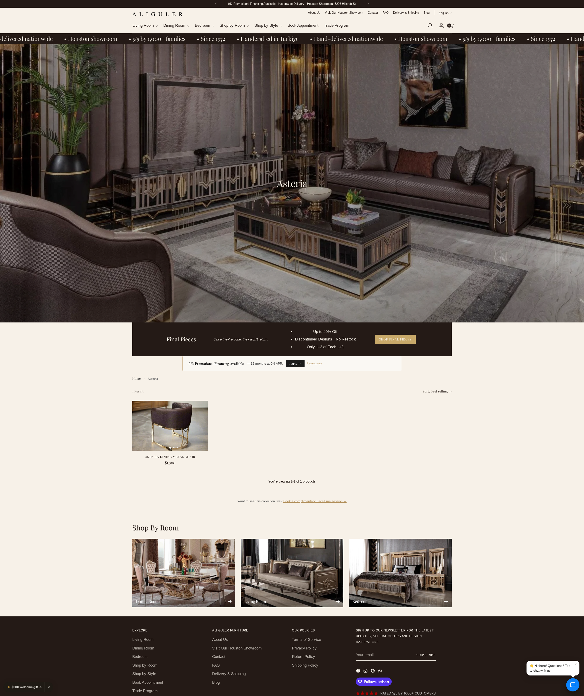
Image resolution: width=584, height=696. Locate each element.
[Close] (353, 295)
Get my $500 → (292, 372)
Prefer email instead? (292, 384)
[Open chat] (572, 684)
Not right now (292, 396)
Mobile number (242, 329)
